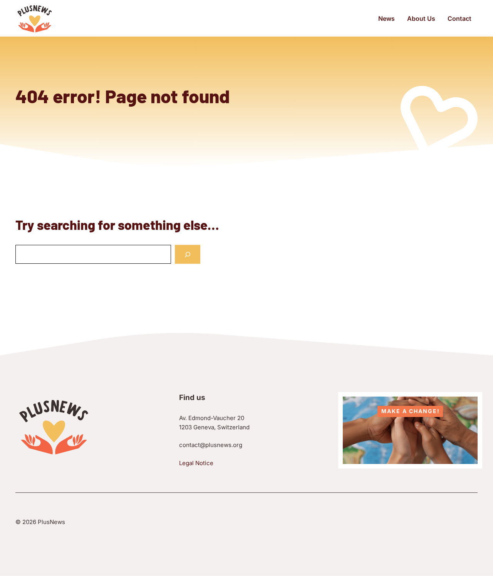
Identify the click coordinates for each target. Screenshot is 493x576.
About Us (421, 18)
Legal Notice (196, 463)
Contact (459, 18)
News (386, 18)
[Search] (187, 254)
